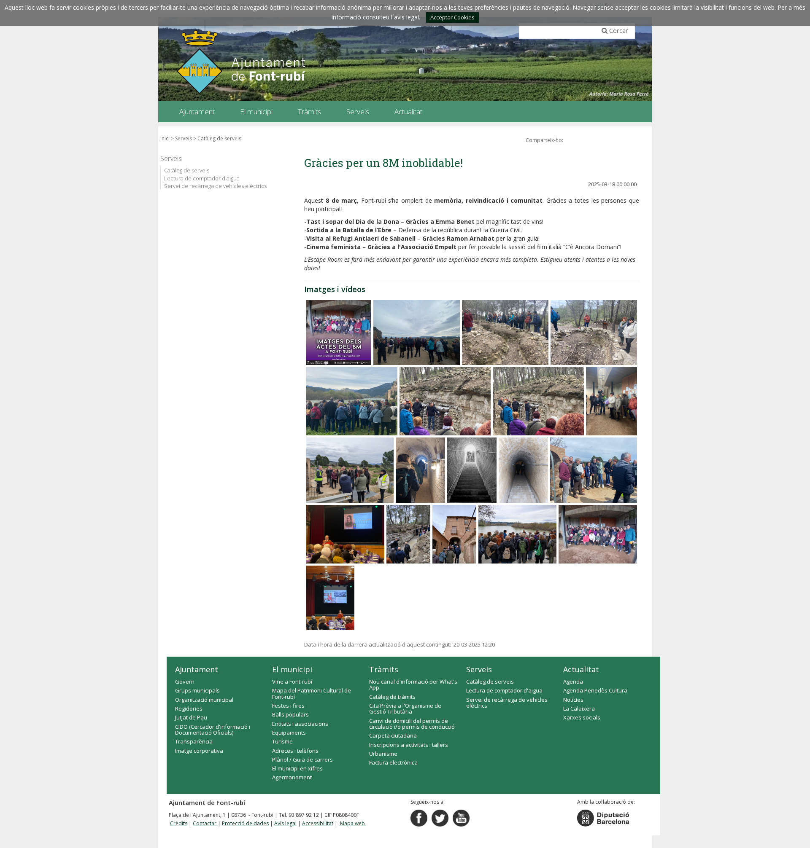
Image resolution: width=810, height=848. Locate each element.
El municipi (292, 669)
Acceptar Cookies (452, 17)
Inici (165, 138)
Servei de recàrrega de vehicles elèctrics (215, 186)
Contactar (204, 823)
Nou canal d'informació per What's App (413, 684)
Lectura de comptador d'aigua (202, 178)
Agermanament (292, 777)
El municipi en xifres (297, 768)
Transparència (194, 741)
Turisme (282, 741)
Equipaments (289, 732)
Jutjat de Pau (191, 717)
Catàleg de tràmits (392, 696)
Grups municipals (197, 690)
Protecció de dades (245, 823)
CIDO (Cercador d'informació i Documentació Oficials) (212, 729)
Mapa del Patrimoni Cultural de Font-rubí (311, 693)
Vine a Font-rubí (292, 681)
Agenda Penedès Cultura (595, 690)
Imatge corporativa (199, 750)
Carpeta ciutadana (393, 735)
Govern (184, 681)
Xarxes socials (581, 717)
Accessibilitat (317, 823)
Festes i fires (288, 705)
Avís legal (285, 823)
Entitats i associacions (300, 723)
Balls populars (290, 714)
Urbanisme (383, 753)
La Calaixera (579, 708)
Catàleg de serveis (219, 138)
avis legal (406, 17)
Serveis (183, 138)
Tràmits (383, 669)
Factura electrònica (393, 762)
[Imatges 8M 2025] (338, 332)
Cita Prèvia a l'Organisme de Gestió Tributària (405, 708)
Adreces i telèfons (295, 750)
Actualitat (581, 669)
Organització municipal (204, 699)
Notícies (573, 699)
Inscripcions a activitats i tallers (408, 745)
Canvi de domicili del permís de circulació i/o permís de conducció (412, 723)
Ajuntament (196, 669)
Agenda (573, 681)
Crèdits (178, 823)
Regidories (188, 708)
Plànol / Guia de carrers (302, 759)
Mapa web (352, 823)
